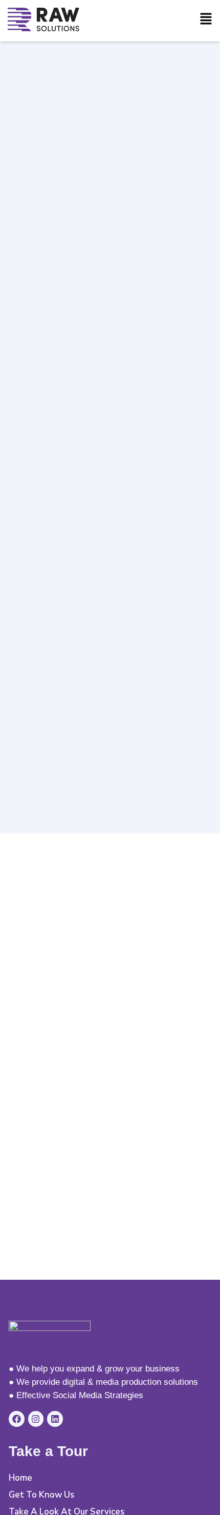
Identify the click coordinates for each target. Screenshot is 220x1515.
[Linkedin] (55, 1419)
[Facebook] (17, 1419)
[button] (205, 19)
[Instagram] (36, 1419)
